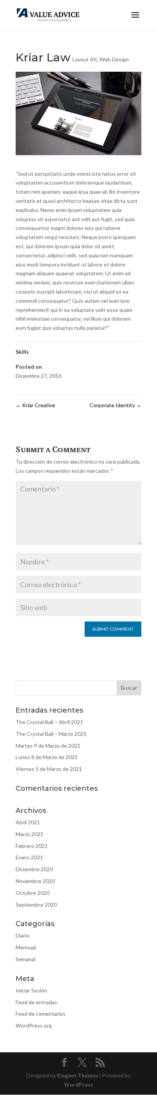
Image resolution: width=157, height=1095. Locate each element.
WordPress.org (34, 1025)
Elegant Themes (77, 1075)
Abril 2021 (28, 822)
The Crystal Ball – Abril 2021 (49, 722)
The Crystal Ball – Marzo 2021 (51, 734)
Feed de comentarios (41, 1013)
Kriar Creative (35, 405)
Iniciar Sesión (31, 990)
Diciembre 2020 (34, 869)
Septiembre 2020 (36, 904)
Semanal (25, 959)
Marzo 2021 (29, 834)
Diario (22, 935)
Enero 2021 (29, 857)
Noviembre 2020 (35, 881)
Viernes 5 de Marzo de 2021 (49, 769)
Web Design (114, 59)
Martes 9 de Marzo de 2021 (48, 745)
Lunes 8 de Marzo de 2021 (47, 757)
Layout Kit (84, 59)
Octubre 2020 (33, 892)
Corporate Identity (115, 405)
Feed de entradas (36, 1002)
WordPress (78, 1084)
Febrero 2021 (32, 846)
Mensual (26, 947)
